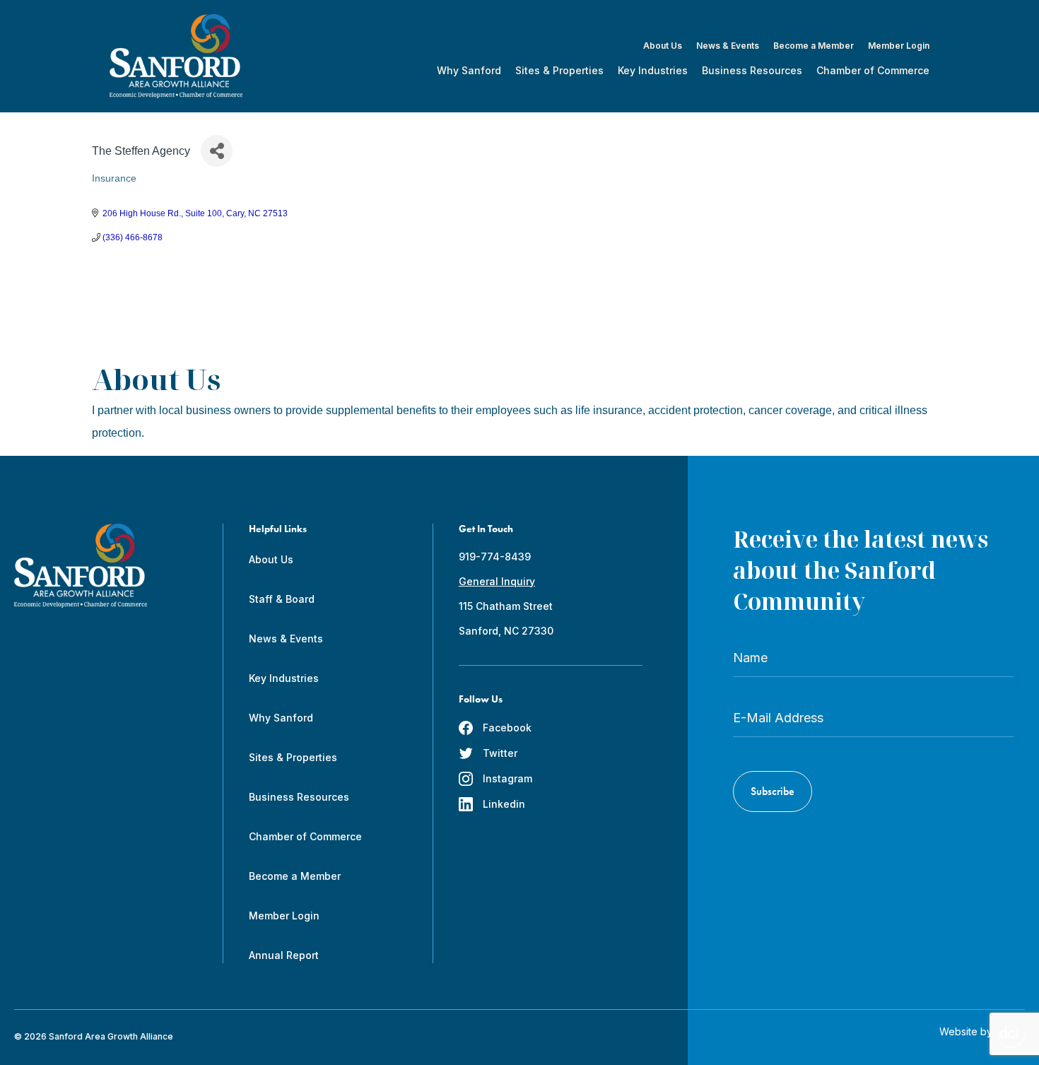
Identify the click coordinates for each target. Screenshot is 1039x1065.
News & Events (727, 46)
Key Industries (653, 70)
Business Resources (752, 70)
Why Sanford (469, 70)
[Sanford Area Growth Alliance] (176, 56)
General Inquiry (497, 581)
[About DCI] (1012, 1037)
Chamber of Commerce (872, 70)
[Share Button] (217, 151)
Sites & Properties (559, 70)
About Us (662, 46)
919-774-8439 (495, 557)
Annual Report (284, 955)
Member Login (898, 46)
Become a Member (813, 46)
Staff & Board (282, 599)
